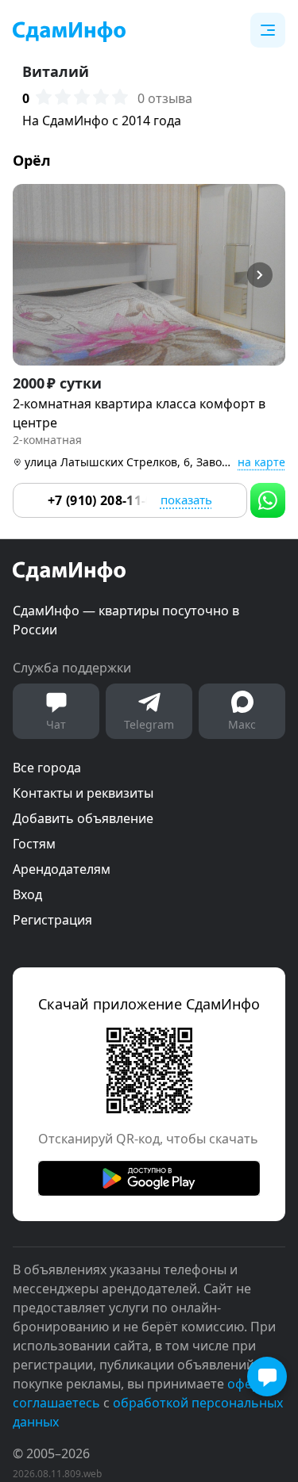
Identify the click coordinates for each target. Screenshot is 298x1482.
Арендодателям (61, 869)
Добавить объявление (83, 818)
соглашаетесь (56, 1402)
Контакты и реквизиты (83, 793)
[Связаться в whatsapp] (267, 500)
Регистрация (52, 920)
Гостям (34, 843)
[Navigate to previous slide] (32, 275)
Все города (47, 767)
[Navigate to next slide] (266, 275)
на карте (261, 461)
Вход (27, 894)
